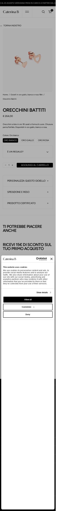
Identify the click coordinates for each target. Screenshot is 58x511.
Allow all (28, 300)
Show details (42, 292)
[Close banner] (51, 259)
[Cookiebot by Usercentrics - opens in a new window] (35, 258)
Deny (28, 314)
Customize (26, 307)
